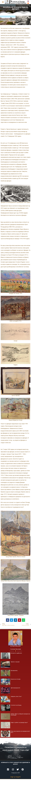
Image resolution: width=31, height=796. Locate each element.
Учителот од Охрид (16, 705)
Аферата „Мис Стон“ (16, 696)
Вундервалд (14, 670)
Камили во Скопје (15, 679)
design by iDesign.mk (15, 777)
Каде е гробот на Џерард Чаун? (19, 722)
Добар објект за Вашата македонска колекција (20, 714)
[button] (7, 620)
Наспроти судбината (16, 653)
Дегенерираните (15, 687)
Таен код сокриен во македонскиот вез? (20, 732)
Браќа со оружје (15, 661)
